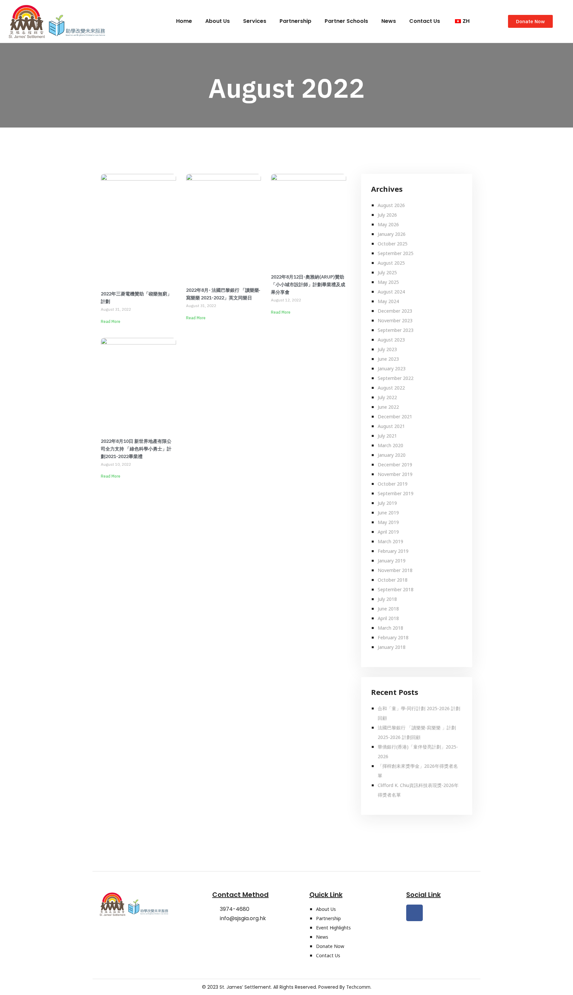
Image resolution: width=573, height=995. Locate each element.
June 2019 (388, 512)
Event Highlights (333, 927)
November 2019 (395, 474)
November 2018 (395, 570)
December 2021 (395, 416)
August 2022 (391, 388)
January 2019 (392, 560)
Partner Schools (346, 21)
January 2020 (392, 455)
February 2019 (393, 551)
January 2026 (392, 234)
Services (254, 21)
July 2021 (387, 436)
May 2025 (388, 282)
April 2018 (388, 618)
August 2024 (391, 291)
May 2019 (388, 522)
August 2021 (391, 426)
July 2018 (387, 599)
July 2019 (387, 503)
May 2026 (388, 224)
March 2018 (390, 628)
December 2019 (395, 464)
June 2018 (388, 608)
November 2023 (395, 320)
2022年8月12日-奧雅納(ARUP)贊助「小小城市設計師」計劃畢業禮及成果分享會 (308, 284)
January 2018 (392, 647)
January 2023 (392, 368)
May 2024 (388, 301)
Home (184, 21)
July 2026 (387, 215)
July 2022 (387, 397)
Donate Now (330, 946)
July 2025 (387, 272)
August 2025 (391, 263)
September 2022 (396, 378)
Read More (110, 321)
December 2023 (395, 311)
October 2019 (393, 484)
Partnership (295, 21)
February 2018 (393, 637)
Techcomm (358, 987)
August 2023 (391, 340)
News (388, 21)
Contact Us (424, 21)
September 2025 (396, 253)
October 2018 (393, 580)
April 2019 (388, 532)
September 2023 (396, 330)
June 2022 (388, 407)
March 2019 (390, 541)
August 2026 (391, 205)
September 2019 (396, 493)
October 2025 (393, 243)
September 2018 (396, 589)
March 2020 (390, 445)
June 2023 (388, 359)
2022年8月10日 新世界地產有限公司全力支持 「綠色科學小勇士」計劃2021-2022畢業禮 (136, 448)
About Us (217, 21)
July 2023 (387, 349)
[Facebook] (414, 913)
